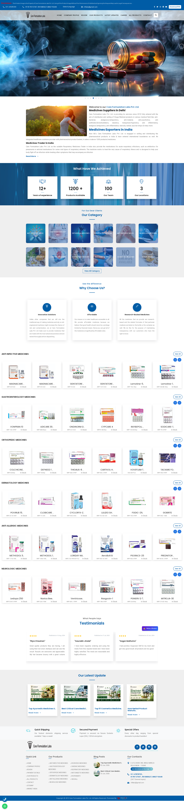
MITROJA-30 (107, 598)
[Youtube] (166, 6)
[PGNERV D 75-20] (76, 586)
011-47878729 (11, 7)
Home (59, 15)
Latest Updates (112, 15)
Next (181, 46)
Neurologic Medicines (58, 782)
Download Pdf (175, 7)
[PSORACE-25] (76, 544)
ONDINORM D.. (16, 426)
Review (84, 15)
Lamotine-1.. (107, 383)
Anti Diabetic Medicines (80, 773)
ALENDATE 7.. (137, 469)
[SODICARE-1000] (107, 415)
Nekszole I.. (137, 426)
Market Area (32, 789)
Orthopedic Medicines (58, 772)
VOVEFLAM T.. (77, 469)
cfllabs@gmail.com (91, 7)
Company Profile (71, 15)
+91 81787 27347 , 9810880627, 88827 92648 (41, 7)
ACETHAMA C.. (137, 555)
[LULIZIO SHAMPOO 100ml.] (46, 501)
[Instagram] (160, 6)
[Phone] (4, 799)
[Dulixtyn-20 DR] (167, 586)
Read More (31, 156)
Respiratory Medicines (80, 769)
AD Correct (167, 512)
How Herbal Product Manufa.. (137, 709)
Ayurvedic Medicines (79, 763)
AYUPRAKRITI (75, 776)
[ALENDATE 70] (137, 458)
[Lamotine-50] (76, 372)
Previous (2, 46)
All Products (135, 15)
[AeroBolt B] (46, 544)
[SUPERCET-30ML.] (167, 544)
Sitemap (30, 785)
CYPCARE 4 (47, 426)
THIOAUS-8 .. (16, 469)
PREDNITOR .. (107, 555)
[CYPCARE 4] (46, 415)
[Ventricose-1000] (16, 586)
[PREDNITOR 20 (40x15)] (107, 544)
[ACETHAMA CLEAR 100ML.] (137, 544)
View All (74, 779)
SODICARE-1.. (107, 426)
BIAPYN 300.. (137, 383)
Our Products (96, 15)
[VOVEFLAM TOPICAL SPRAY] (76, 458)
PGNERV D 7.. (77, 598)
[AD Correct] (167, 501)
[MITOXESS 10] (137, 501)
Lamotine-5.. (77, 383)
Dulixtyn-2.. (167, 598)
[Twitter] (157, 6)
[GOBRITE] (107, 501)
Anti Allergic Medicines (59, 779)
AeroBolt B (46, 555)
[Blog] (42, 693)
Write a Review (150, 628)
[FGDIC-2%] (76, 501)
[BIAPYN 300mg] (137, 372)
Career (124, 15)
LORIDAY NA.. (16, 555)
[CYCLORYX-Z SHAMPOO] (16, 501)
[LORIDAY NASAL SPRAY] (16, 544)
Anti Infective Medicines (59, 763)
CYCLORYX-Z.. (16, 512)
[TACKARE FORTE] (107, 458)
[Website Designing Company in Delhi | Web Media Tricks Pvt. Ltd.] (122, 798)
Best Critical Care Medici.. (74, 708)
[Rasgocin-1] (46, 586)
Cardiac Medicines (78, 766)
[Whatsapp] (4, 806)
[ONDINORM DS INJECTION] (16, 415)
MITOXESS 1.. (137, 512)
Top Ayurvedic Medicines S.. (42, 708)
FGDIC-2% (77, 512)
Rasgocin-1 (47, 598)
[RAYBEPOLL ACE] (76, 415)
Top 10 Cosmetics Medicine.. (108, 708)
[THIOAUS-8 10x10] (16, 458)
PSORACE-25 (77, 555)
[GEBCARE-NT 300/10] (137, 586)
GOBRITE (107, 512)
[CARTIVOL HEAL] (46, 458)
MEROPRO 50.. (167, 383)
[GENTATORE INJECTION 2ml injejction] (46, 372)
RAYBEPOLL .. (77, 426)
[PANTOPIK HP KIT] (167, 415)
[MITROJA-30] (107, 586)
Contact (147, 15)
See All (178, 354)
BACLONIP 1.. (167, 469)
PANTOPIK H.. (167, 426)
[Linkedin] (163, 6)
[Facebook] (154, 6)
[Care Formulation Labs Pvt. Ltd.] (35, 15)
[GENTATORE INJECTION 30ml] (16, 372)
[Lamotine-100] (107, 372)
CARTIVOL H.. (46, 469)
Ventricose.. (16, 598)
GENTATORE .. (17, 383)
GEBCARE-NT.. (137, 598)
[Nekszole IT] (137, 415)
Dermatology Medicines (59, 776)
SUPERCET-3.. (167, 555)
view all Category (92, 271)
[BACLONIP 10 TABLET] (167, 458)
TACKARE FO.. (107, 469)
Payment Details (33, 773)
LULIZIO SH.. (46, 512)
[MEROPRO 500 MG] (167, 372)
